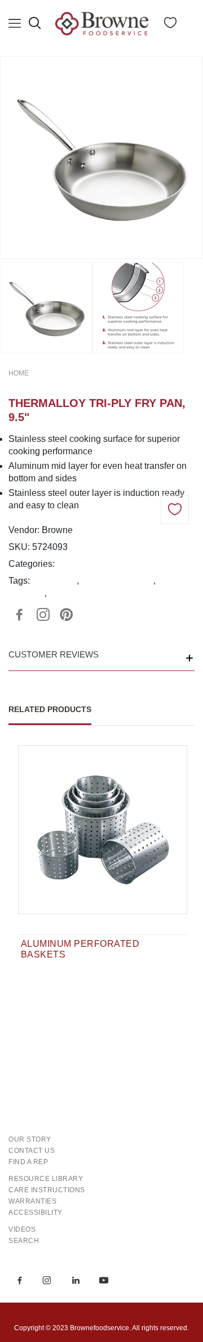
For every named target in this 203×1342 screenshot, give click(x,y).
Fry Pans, (77, 564)
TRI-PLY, (163, 564)
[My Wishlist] (170, 25)
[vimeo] (66, 615)
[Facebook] (19, 615)
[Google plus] (43, 615)
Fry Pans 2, (121, 564)
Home (18, 373)
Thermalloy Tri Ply (117, 580)
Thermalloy (54, 580)
